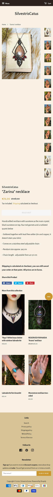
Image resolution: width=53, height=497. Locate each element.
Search (26, 423)
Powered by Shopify (39, 481)
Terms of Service (26, 438)
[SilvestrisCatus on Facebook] (20, 451)
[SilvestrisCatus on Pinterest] (26, 451)
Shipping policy (26, 430)
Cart (49, 3)
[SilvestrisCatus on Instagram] (32, 451)
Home (4, 24)
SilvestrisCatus (26, 14)
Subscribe (44, 473)
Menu (7, 3)
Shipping (16, 204)
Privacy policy (26, 427)
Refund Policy (26, 434)
